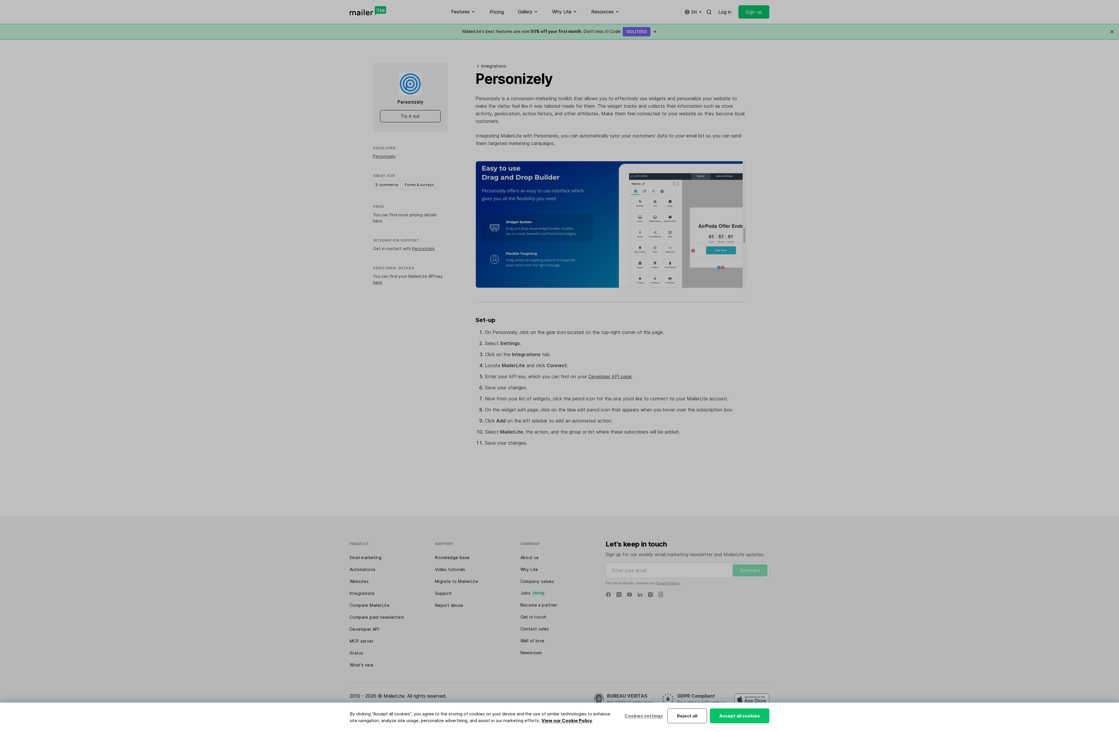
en (694, 12)
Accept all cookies (739, 716)
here (377, 220)
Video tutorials (450, 569)
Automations (362, 569)
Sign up (754, 12)
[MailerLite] (368, 10)
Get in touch (533, 616)
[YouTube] (629, 594)
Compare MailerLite (370, 605)
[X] (619, 594)
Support (443, 593)
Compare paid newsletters (377, 617)
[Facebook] (608, 594)
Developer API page (609, 376)
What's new (361, 664)
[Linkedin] (640, 594)
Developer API (364, 629)
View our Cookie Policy (566, 720)
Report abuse (449, 605)
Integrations (362, 593)
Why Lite (529, 569)
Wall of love (532, 640)
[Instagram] (650, 594)
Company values (537, 581)
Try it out (410, 116)
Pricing (497, 12)
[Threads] (661, 594)
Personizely (384, 156)
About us (529, 557)
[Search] (709, 12)
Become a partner (538, 604)
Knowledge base (452, 557)
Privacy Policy (667, 583)
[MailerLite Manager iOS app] (751, 699)
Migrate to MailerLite (456, 581)
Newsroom (531, 652)
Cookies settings (643, 716)
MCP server (362, 641)
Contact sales (534, 628)
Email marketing (365, 557)
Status (356, 652)
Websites (359, 581)
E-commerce (387, 185)
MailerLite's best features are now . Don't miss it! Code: (559, 31)
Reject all (687, 716)
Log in (724, 12)
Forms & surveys (419, 185)
